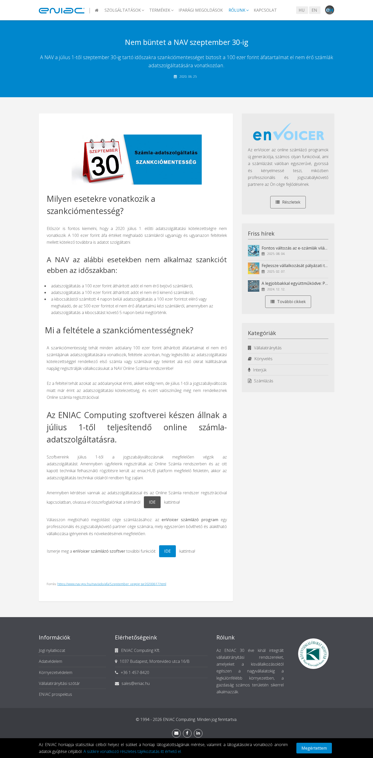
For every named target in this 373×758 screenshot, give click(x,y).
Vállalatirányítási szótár (59, 683)
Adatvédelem (50, 661)
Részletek (291, 202)
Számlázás (263, 381)
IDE (152, 502)
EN (314, 10)
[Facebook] (187, 733)
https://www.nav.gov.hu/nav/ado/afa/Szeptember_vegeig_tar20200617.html (111, 584)
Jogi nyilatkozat (52, 650)
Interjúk (259, 370)
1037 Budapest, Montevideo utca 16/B (155, 661)
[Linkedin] (198, 733)
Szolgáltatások (123, 10)
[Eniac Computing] (64, 10)
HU (302, 10)
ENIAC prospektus (55, 694)
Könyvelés (263, 358)
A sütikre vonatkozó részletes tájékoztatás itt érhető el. (132, 751)
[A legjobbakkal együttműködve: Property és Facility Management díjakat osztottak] (254, 286)
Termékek (159, 10)
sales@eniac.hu (136, 683)
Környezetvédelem (55, 672)
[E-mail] (176, 733)
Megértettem (314, 748)
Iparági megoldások (201, 10)
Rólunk (237, 10)
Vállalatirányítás (268, 348)
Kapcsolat (265, 10)
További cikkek (291, 301)
